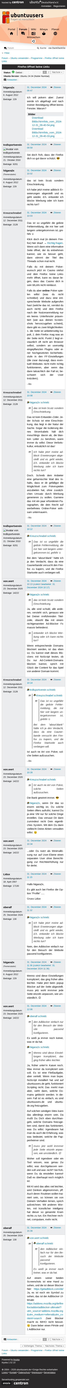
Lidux (6, 874)
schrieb (45, 402)
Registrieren (59, 6)
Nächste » (57, 72)
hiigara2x (8, 87)
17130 (16, 886)
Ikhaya (44, 29)
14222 (16, 593)
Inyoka (16, 1359)
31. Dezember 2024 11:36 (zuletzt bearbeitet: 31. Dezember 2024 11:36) (41, 965)
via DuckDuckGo (56, 48)
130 (14, 919)
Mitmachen (33, 37)
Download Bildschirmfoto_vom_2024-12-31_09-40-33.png (47, 132)
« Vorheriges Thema (32, 1346)
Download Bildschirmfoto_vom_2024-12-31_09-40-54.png (47, 121)
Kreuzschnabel (12, 213)
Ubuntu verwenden (19, 58)
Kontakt (13, 1372)
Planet (55, 29)
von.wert (8, 581)
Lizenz (5, 1372)
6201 (15, 164)
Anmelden (46, 6)
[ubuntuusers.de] (23, 18)
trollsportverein (12, 145)
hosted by (7, 2)
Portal (11, 29)
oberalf (7, 907)
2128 (15, 224)
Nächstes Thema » (54, 1346)
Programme (36, 58)
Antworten (12, 79)
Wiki (33, 29)
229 (14, 99)
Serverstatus (49, 1372)
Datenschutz (24, 1372)
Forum (23, 29)
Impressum (37, 1372)
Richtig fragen (55, 243)
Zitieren (57, 87)
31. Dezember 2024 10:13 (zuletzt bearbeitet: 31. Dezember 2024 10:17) (41, 584)
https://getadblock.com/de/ (48, 1289)
